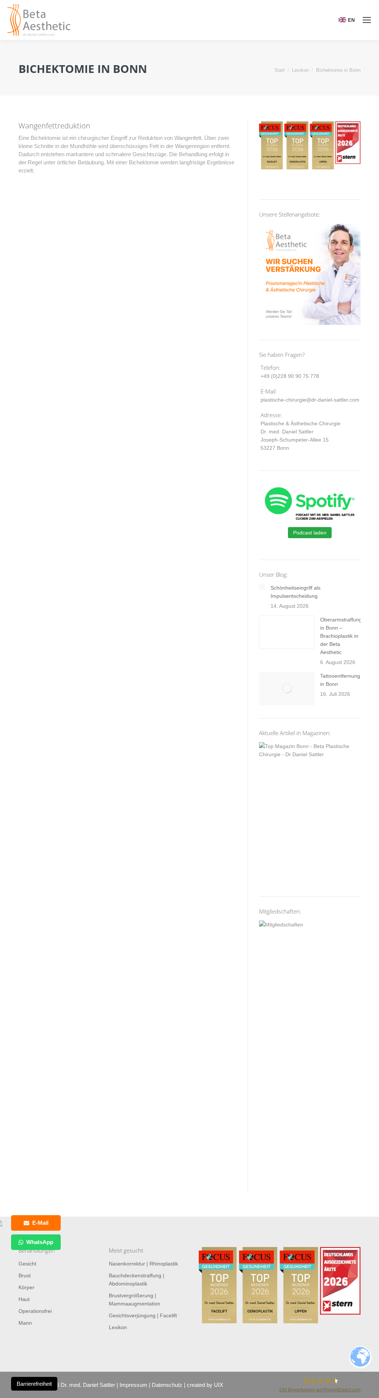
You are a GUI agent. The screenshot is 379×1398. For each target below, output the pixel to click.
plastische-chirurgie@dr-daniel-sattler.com (310, 400)
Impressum (133, 1385)
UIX (218, 1385)
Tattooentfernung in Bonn (340, 680)
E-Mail (40, 1223)
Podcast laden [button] (309, 533)
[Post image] (262, 587)
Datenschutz (167, 1385)
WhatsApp (39, 1242)
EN (351, 20)
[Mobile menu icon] (367, 20)
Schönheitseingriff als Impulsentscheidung (296, 592)
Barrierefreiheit (34, 1384)
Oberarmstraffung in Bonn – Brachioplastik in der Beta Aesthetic (341, 636)
